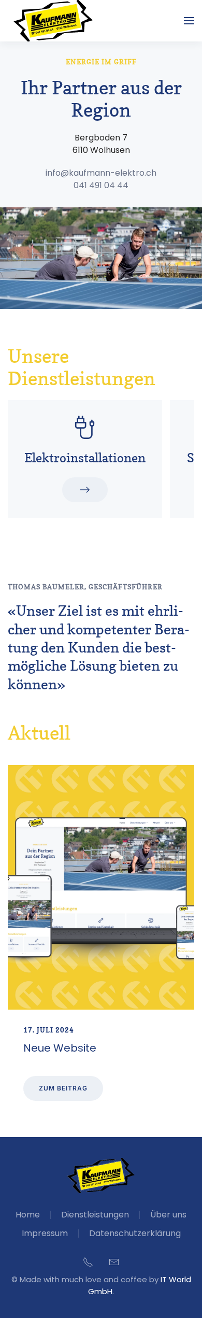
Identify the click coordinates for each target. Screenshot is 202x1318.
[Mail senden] (114, 1261)
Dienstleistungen (95, 1215)
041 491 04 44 (101, 185)
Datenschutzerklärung (135, 1233)
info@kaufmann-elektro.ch (101, 173)
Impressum (45, 1233)
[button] (189, 20)
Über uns (168, 1215)
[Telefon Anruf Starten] (88, 1261)
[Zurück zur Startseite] (53, 20)
